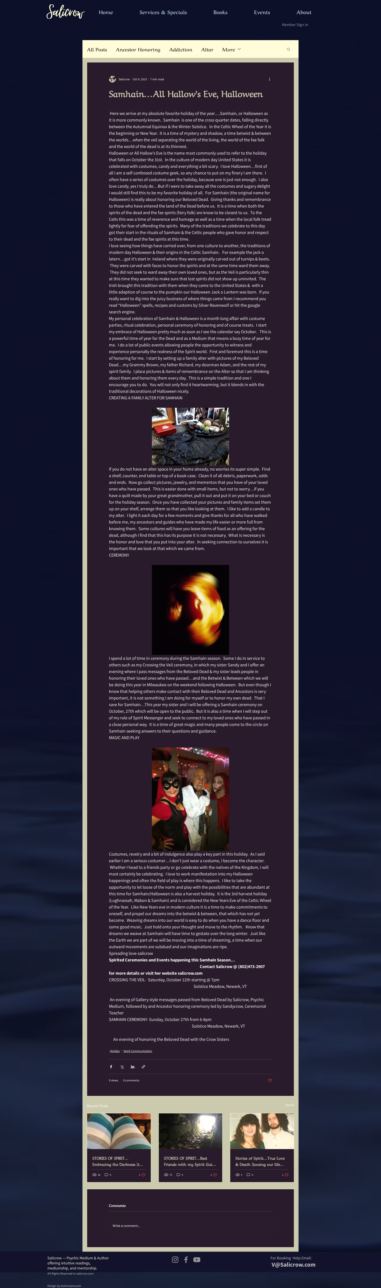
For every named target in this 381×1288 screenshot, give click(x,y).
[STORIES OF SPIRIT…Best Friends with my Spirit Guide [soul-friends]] (190, 1131)
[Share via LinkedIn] (133, 1067)
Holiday (115, 1051)
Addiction (180, 49)
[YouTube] (196, 1259)
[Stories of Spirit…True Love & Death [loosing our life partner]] (262, 1131)
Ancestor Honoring (138, 49)
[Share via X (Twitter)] (122, 1067)
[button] (288, 49)
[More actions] (269, 79)
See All (289, 1105)
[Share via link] (143, 1067)
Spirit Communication (137, 1051)
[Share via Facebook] (111, 1067)
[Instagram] (175, 1259)
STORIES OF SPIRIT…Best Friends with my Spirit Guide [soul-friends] (190, 1161)
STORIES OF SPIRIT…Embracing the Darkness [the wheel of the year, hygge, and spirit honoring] (118, 1161)
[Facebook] (186, 1259)
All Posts (97, 49)
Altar (207, 49)
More (228, 49)
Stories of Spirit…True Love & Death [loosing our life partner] (260, 1161)
